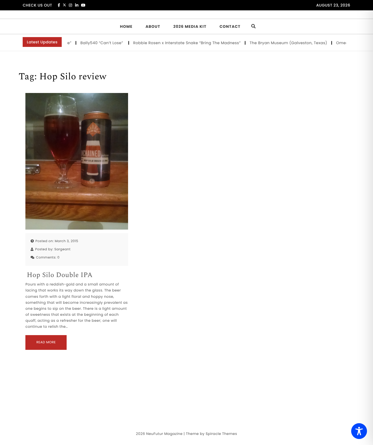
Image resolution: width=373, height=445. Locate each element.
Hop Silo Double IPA (60, 275)
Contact (230, 26)
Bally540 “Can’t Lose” (97, 43)
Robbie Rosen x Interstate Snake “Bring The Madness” (182, 43)
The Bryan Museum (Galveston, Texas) (283, 43)
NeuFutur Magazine (164, 433)
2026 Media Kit (189, 26)
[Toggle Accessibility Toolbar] (359, 431)
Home (126, 26)
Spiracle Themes (221, 433)
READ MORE (46, 342)
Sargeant (62, 249)
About (153, 26)
